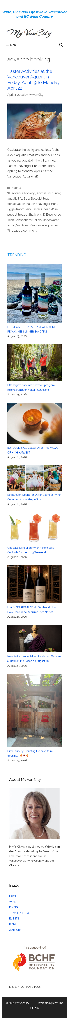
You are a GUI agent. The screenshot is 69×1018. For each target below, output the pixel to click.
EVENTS (14, 918)
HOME (13, 896)
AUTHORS (15, 929)
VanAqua (22, 225)
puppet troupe (17, 214)
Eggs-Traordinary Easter (23, 209)
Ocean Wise (49, 209)
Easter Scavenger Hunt (42, 204)
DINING (13, 907)
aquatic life (14, 198)
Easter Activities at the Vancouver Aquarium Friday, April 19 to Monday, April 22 (34, 79)
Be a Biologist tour (36, 198)
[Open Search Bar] (61, 45)
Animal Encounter (48, 193)
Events (16, 188)
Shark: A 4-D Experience (44, 214)
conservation (16, 204)
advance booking (23, 193)
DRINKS (13, 924)
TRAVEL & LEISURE (20, 912)
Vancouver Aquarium (44, 225)
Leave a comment (24, 230)
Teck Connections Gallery (24, 220)
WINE (12, 901)
